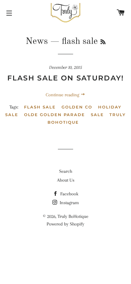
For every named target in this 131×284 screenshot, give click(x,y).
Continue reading (63, 95)
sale (97, 114)
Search (65, 171)
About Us (65, 180)
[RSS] (103, 42)
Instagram (68, 202)
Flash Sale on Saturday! (65, 78)
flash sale (40, 107)
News (37, 41)
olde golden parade (54, 114)
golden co (77, 107)
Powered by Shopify (65, 224)
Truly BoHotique (73, 216)
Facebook (68, 194)
